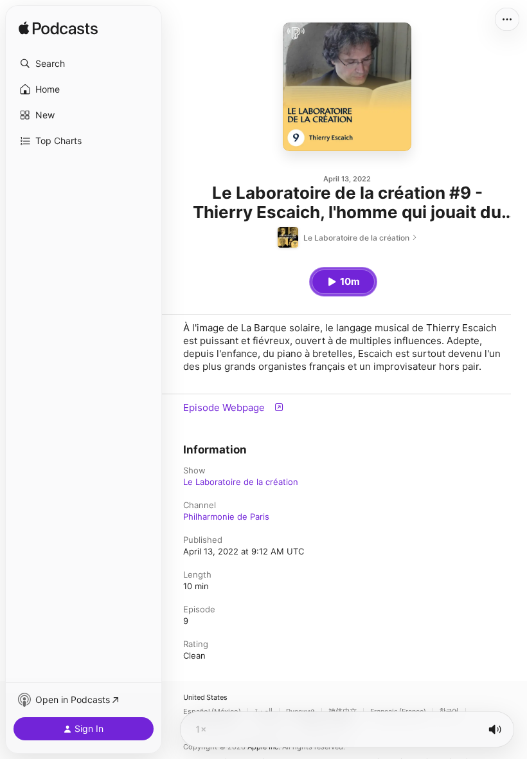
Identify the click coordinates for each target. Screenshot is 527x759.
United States (205, 697)
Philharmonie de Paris (226, 516)
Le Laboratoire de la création (240, 482)
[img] (58, 29)
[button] (83, 64)
